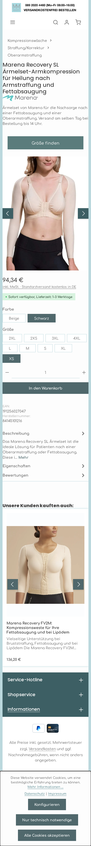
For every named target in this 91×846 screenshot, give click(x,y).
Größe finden (46, 143)
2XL (12, 338)
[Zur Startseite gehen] (45, 7)
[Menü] (13, 22)
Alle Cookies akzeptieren (47, 835)
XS (11, 358)
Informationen (24, 709)
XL (63, 348)
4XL (76, 338)
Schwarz (41, 318)
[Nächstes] (83, 213)
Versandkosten (42, 748)
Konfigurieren (47, 804)
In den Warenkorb (45, 388)
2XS (33, 338)
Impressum (57, 794)
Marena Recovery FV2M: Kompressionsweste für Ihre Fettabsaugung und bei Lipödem (38, 627)
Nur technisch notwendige (47, 819)
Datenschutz (35, 794)
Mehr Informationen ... (45, 787)
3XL (55, 338)
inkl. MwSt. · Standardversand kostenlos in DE (39, 287)
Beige (14, 318)
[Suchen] (56, 22)
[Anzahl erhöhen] (84, 372)
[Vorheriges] (8, 213)
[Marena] (45, 98)
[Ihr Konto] (67, 22)
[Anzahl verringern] (7, 372)
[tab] (44, 444)
